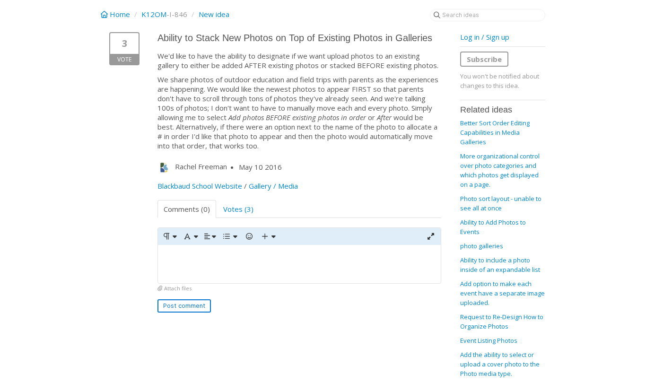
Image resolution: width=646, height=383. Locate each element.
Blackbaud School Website (199, 186)
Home (120, 14)
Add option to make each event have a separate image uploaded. (502, 293)
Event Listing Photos (488, 340)
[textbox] (299, 264)
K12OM (153, 14)
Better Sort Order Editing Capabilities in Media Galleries (495, 132)
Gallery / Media (273, 186)
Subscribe (484, 59)
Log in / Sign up (484, 37)
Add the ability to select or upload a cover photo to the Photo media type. (500, 364)
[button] (169, 236)
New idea (214, 14)
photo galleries (481, 246)
